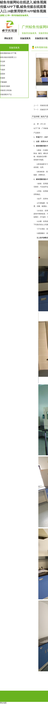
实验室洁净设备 (6, 90)
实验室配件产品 (6, 94)
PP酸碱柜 (3, 82)
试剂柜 (2, 65)
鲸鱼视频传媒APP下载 (8, 53)
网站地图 (3, 703)
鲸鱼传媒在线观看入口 (8, 57)
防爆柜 (2, 78)
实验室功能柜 (5, 86)
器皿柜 (2, 74)
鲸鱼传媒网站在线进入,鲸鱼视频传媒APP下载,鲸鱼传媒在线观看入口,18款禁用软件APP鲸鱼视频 (23, 6)
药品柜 (2, 61)
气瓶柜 (2, 70)
